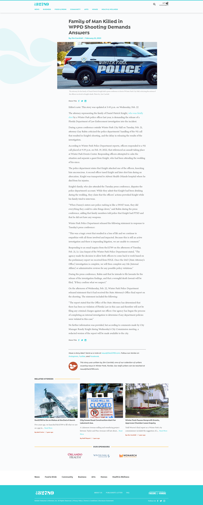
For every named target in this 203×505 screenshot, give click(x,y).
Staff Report (86, 438)
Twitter (82, 356)
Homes (95, 9)
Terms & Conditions (90, 501)
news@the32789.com (110, 353)
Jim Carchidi (77, 38)
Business (47, 9)
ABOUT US (98, 492)
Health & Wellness (110, 9)
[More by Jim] (73, 366)
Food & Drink (60, 9)
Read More (48, 428)
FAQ (127, 492)
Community (75, 9)
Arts (86, 9)
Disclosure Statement (106, 501)
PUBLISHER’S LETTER (114, 492)
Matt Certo (40, 432)
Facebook (94, 356)
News (37, 9)
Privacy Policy (78, 501)
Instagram (73, 356)
